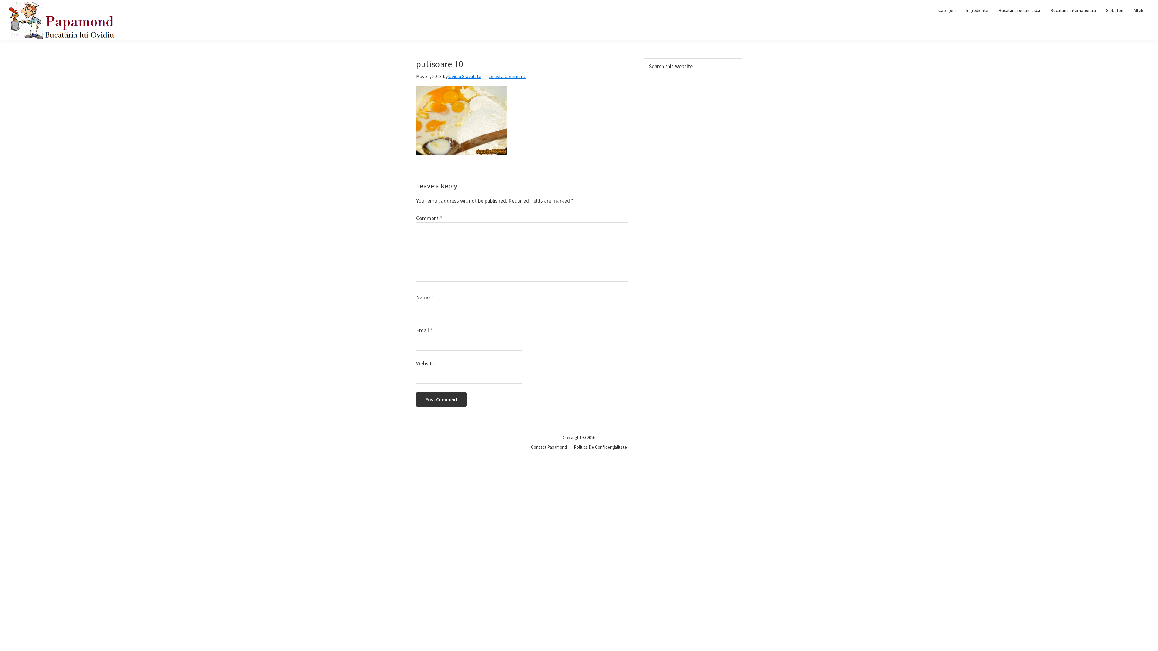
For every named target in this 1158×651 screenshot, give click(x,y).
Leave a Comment (507, 76)
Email (424, 330)
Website (425, 363)
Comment (429, 218)
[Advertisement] (693, 124)
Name (424, 297)
